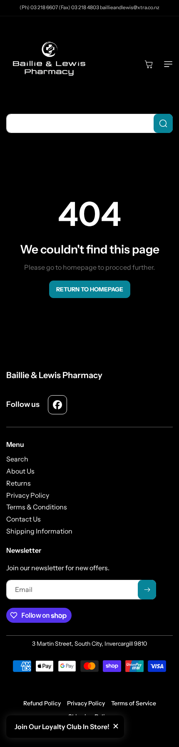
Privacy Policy (86, 703)
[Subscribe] (147, 589)
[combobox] (89, 123)
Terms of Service (133, 703)
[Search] (163, 123)
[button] (166, 64)
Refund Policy (42, 703)
